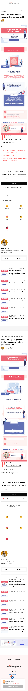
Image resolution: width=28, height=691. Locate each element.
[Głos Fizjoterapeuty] (14, 3)
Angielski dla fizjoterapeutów (13, 504)
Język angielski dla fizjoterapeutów (14, 195)
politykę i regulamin (17, 683)
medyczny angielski (11, 506)
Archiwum (17, 659)
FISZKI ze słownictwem (8, 142)
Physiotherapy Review (12, 473)
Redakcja (10, 659)
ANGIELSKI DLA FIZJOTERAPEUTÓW (16, 268)
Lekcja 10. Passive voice (8, 155)
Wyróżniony (4, 11)
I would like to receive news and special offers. (15, 187)
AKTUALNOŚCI (4, 336)
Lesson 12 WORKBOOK (13, 139)
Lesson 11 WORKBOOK (13, 466)
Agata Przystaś (10, 20)
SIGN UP (14, 183)
